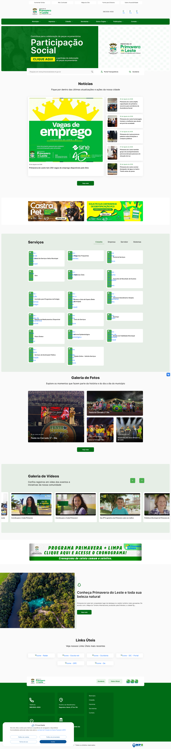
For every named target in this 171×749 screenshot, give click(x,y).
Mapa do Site (85, 2)
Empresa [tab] (111, 242)
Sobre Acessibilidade (131, 2)
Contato (91, 713)
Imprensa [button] (52, 21)
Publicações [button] (117, 21)
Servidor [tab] (124, 242)
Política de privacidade (53, 737)
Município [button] (35, 21)
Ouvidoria (101, 681)
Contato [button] (134, 21)
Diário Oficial (115, 681)
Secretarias (93, 708)
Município (92, 696)
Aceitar (53, 742)
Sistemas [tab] (137, 242)
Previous (132, 480)
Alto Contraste (62, 2)
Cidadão (92, 700)
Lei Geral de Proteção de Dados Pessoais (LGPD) (51, 730)
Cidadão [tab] (99, 242)
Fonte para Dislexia (109, 2)
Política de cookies (23, 737)
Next (141, 480)
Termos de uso (23, 742)
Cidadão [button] (68, 21)
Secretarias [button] (85, 21)
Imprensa (92, 704)
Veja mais (85, 183)
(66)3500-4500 (108, 12)
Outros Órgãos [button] (101, 21)
